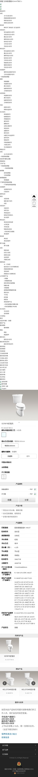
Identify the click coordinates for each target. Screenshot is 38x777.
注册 (6, 386)
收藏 (9, 500)
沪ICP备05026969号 (19, 771)
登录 (3, 386)
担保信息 (5, 737)
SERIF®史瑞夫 (9, 656)
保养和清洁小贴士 (9, 734)
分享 (26, 500)
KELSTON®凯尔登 (9, 689)
